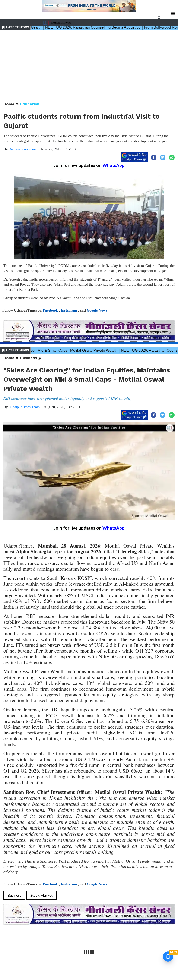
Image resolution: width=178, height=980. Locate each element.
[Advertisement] (89, 66)
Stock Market (41, 895)
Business (28, 358)
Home (8, 104)
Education (29, 104)
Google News (97, 310)
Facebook (50, 310)
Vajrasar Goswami (23, 149)
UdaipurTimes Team (25, 407)
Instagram (69, 310)
